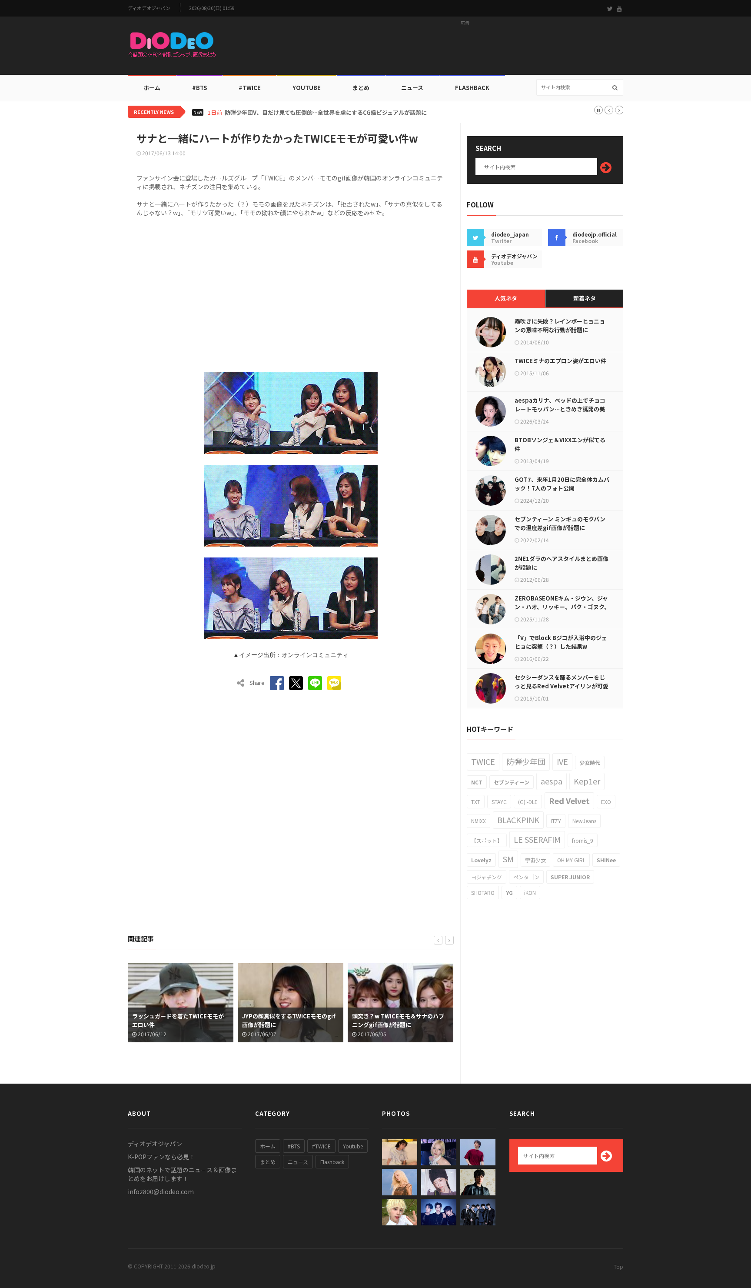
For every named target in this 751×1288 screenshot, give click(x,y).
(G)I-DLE (528, 801)
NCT (476, 782)
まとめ (360, 87)
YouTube (306, 87)
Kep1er (587, 781)
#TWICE (321, 1146)
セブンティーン (511, 782)
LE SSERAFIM (537, 839)
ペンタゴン (526, 877)
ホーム (151, 87)
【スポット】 (486, 840)
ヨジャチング (486, 877)
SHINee (606, 860)
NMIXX (478, 820)
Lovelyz (481, 860)
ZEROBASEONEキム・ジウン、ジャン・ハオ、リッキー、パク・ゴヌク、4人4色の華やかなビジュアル (562, 607)
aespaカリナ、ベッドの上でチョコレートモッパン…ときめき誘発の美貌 (560, 409)
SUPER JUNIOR (570, 877)
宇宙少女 (535, 860)
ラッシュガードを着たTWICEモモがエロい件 (163, 1020)
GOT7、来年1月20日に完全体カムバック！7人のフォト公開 (562, 483)
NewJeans (584, 820)
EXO (606, 801)
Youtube (353, 1146)
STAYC (499, 801)
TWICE (483, 761)
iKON (530, 892)
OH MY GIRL (571, 860)
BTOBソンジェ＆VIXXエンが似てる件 (560, 444)
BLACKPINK (518, 819)
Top (618, 1266)
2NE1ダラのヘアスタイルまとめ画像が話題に (561, 562)
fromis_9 (582, 840)
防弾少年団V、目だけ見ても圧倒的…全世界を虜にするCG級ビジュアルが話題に (326, 113)
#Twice (250, 87)
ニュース (412, 87)
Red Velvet (569, 800)
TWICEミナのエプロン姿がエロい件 (560, 361)
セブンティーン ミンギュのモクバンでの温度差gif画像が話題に (560, 523)
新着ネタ (584, 298)
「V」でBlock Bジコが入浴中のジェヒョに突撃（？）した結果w (561, 642)
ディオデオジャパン (149, 8)
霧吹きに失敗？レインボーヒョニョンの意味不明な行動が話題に (560, 325)
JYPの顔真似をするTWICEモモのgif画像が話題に (273, 1020)
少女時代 (589, 762)
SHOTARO (483, 892)
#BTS (199, 87)
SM (508, 858)
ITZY (556, 820)
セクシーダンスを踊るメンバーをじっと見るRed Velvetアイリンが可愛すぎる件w (561, 686)
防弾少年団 (525, 761)
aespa (551, 781)
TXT (475, 801)
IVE (562, 761)
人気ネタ (506, 298)
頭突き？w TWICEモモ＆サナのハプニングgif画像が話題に (383, 1020)
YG (509, 892)
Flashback (472, 87)
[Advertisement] (465, 48)
